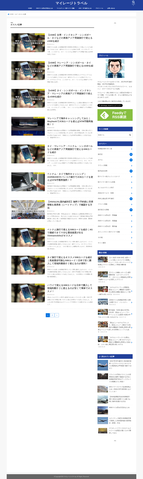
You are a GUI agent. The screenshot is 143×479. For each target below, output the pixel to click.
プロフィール (99, 8)
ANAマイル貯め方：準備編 (107, 215)
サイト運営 (102, 243)
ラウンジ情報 (102, 165)
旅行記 (100, 154)
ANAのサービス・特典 (106, 193)
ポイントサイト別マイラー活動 (109, 232)
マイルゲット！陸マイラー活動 (65, 8)
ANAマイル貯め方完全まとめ (44, 8)
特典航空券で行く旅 (105, 149)
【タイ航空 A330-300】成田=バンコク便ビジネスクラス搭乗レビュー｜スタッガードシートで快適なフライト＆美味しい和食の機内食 (114, 262)
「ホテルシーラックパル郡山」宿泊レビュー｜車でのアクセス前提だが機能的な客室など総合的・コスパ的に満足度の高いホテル (114, 342)
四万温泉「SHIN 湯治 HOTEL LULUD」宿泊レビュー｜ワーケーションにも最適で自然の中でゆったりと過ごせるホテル (114, 313)
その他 (100, 237)
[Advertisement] (115, 37)
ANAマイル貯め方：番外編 (107, 226)
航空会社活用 (102, 171)
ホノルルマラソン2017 (106, 187)
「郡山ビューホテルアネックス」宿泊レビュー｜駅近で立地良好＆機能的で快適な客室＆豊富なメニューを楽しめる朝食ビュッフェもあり (114, 327)
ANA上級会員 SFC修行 (106, 198)
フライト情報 (102, 204)
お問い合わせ (111, 8)
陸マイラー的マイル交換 (106, 182)
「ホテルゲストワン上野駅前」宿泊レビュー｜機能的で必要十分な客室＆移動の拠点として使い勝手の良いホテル (114, 291)
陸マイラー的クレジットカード (109, 176)
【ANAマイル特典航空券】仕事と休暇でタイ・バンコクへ (120, 302)
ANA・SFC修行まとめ (85, 8)
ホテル (100, 160)
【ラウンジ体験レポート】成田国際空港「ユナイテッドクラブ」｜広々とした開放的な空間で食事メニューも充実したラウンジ (114, 277)
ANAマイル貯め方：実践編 (107, 221)
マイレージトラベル (72, 3)
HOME (30, 8)
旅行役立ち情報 (103, 209)
